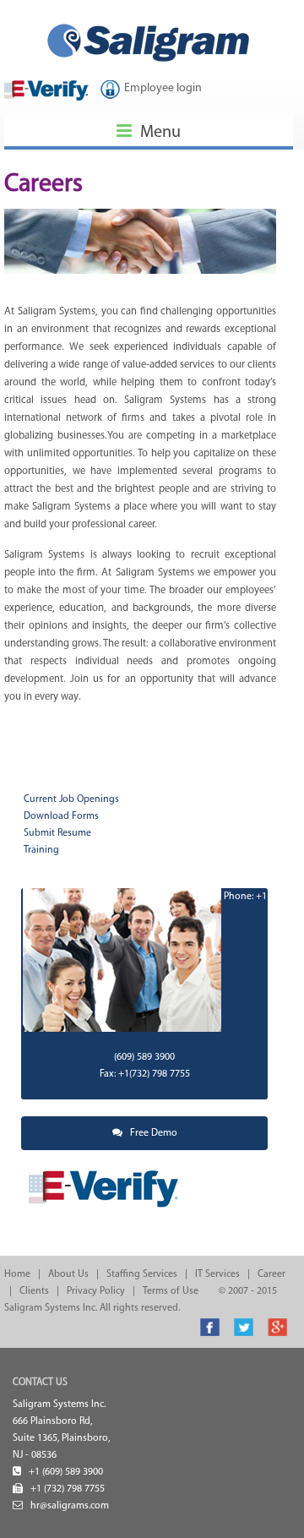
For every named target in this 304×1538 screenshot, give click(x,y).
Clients (34, 1291)
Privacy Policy (96, 1291)
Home (17, 1274)
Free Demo (149, 1133)
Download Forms (61, 816)
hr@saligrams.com (69, 1506)
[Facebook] (209, 1323)
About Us (68, 1274)
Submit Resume (57, 833)
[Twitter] (243, 1323)
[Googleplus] (277, 1323)
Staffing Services (141, 1274)
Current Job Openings (71, 799)
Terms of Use (170, 1291)
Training (41, 850)
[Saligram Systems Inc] (149, 20)
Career (271, 1274)
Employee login (163, 88)
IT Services (217, 1274)
